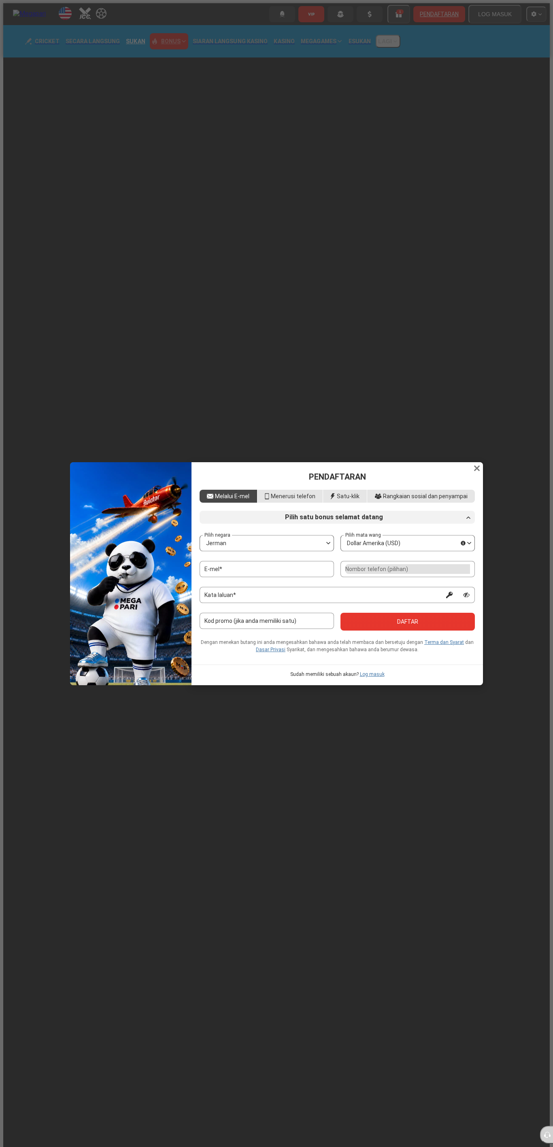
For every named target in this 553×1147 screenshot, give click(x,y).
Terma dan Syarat (444, 646)
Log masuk (372, 678)
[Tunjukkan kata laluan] (466, 599)
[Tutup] (477, 464)
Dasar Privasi (270, 653)
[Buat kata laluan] (449, 599)
